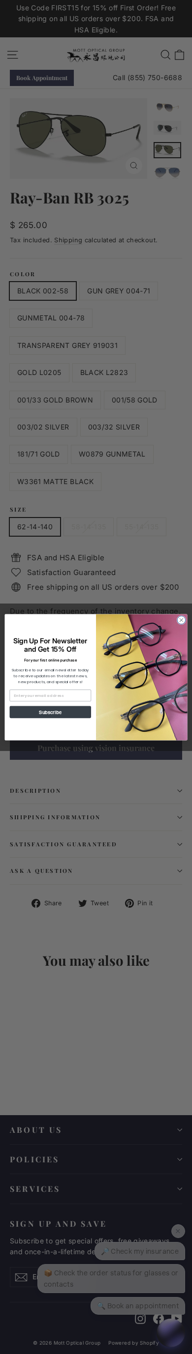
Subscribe (50, 711)
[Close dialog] (181, 620)
